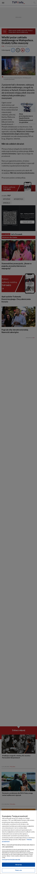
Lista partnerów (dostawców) (11, 859)
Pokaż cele (18, 870)
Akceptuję (18, 864)
